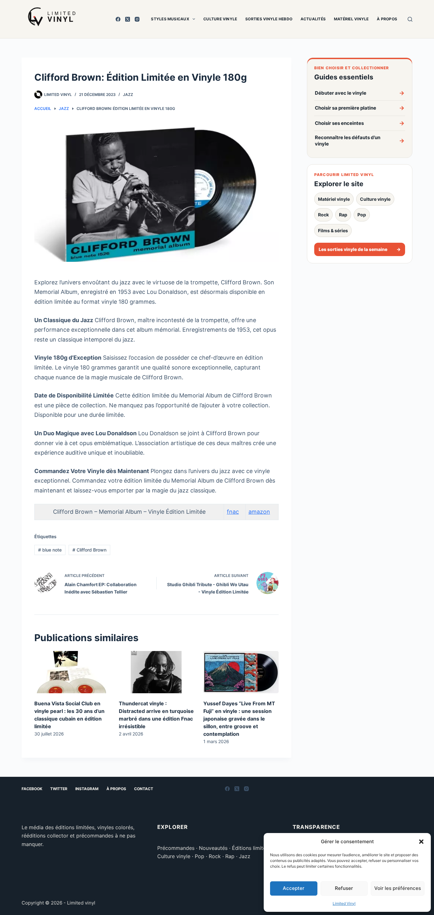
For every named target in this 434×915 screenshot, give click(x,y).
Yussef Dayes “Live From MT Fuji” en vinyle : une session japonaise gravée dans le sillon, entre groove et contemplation (239, 718)
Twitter (58, 788)
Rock (323, 214)
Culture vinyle (220, 19)
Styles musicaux (170, 19)
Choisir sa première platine (359, 108)
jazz (128, 94)
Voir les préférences (397, 888)
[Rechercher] (410, 19)
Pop (361, 214)
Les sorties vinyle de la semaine (360, 249)
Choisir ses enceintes (359, 123)
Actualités (313, 19)
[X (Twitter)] (127, 19)
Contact (143, 788)
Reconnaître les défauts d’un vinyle (359, 140)
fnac (233, 511)
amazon (259, 511)
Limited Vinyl (344, 903)
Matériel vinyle (351, 19)
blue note (50, 549)
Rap (343, 214)
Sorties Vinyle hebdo (268, 19)
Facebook (32, 788)
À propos (387, 19)
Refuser (344, 888)
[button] (421, 841)
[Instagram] (137, 19)
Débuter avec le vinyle (359, 93)
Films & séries (333, 230)
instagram (86, 788)
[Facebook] (118, 19)
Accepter (293, 888)
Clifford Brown (89, 549)
